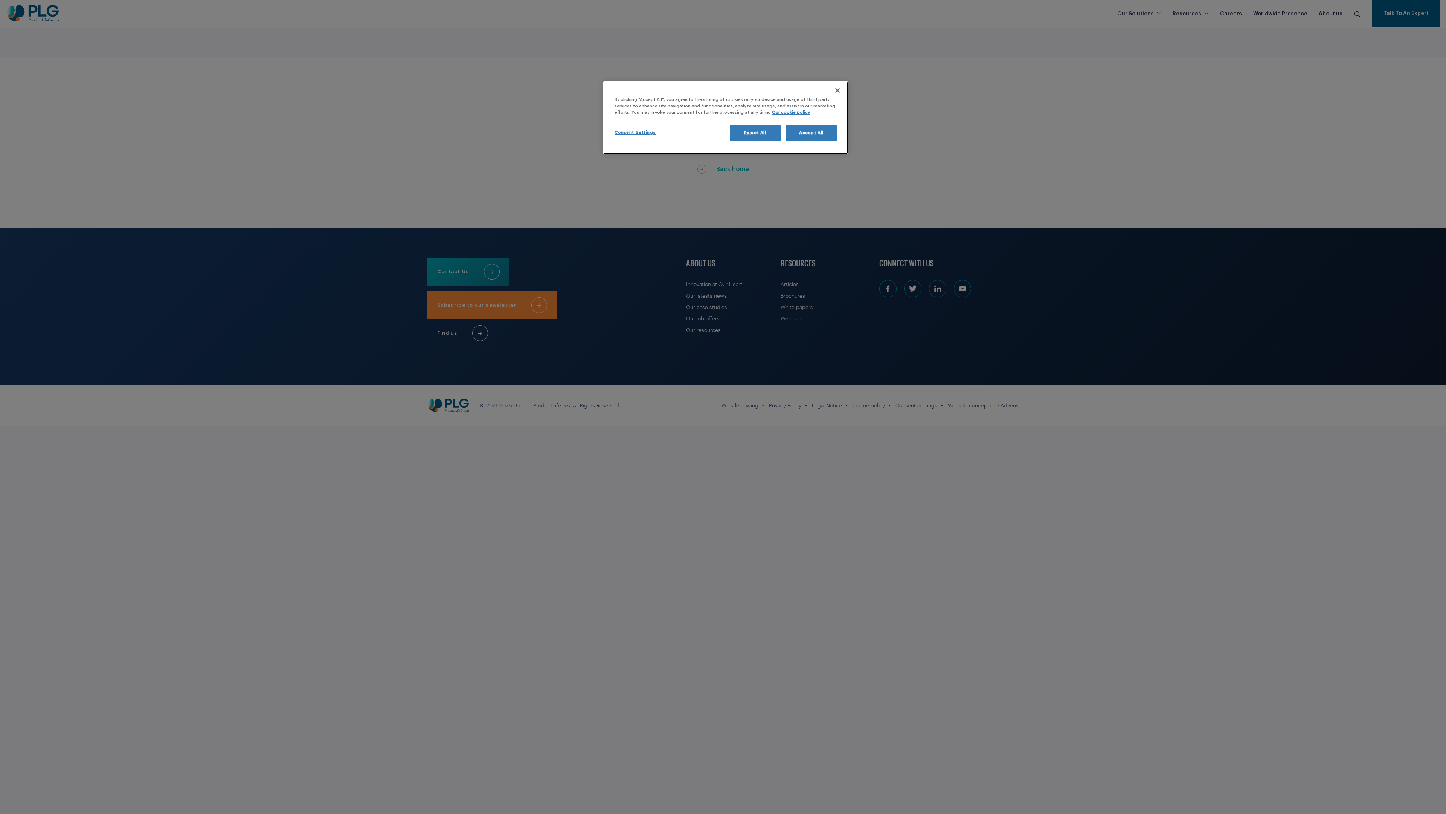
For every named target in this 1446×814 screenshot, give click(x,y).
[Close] (837, 90)
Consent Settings (635, 132)
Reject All (755, 133)
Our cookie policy (791, 112)
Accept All (811, 133)
